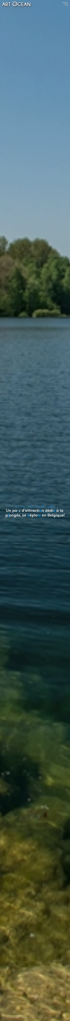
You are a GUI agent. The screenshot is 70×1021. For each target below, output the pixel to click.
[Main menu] (65, 4)
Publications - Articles (44, 506)
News (30, 506)
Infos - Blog (20, 506)
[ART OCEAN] (16, 4)
